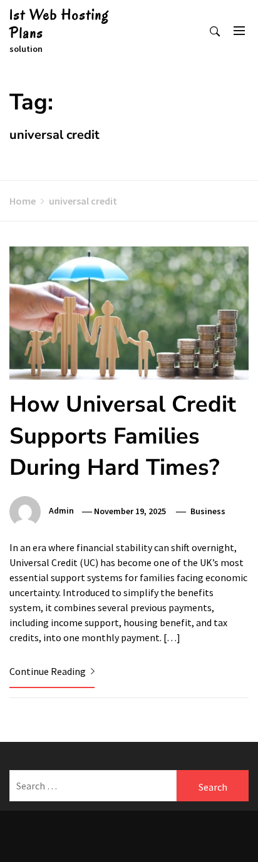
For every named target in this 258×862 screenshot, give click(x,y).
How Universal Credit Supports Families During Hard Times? (122, 436)
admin (61, 511)
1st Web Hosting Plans (59, 24)
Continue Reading (48, 671)
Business (207, 511)
